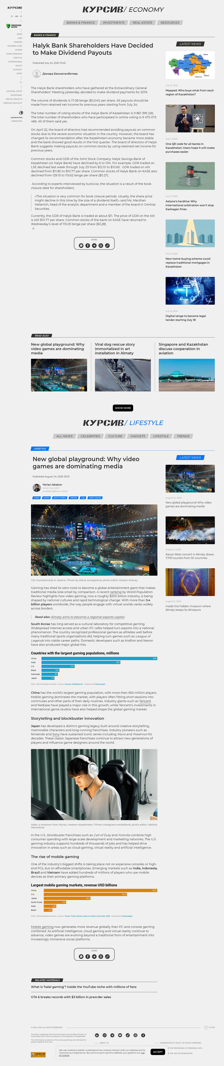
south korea (59, 498)
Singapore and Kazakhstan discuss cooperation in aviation (183, 348)
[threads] (135, 1035)
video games (95, 498)
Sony (56, 734)
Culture (115, 436)
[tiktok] (128, 1035)
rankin (115, 592)
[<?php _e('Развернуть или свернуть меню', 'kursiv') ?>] (21, 113)
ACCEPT (158, 1051)
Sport (19, 74)
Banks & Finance (80, 22)
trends (73, 498)
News (19, 34)
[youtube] (120, 1035)
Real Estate (142, 22)
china (37, 498)
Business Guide (15, 46)
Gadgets (138, 436)
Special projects (14, 99)
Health (18, 66)
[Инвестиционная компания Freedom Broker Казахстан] (13, 26)
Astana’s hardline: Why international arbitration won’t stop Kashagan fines (190, 205)
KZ (21, 16)
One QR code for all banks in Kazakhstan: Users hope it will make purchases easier (190, 147)
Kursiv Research (14, 54)
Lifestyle (17, 58)
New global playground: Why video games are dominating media (58, 348)
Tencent (145, 701)
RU (12, 16)
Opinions (18, 42)
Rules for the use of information (176, 1054)
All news (64, 436)
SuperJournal (15, 62)
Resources (170, 22)
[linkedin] (97, 1035)
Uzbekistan (16, 121)
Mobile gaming (42, 927)
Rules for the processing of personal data (181, 1048)
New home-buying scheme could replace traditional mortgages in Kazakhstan (188, 262)
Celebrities (90, 436)
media (46, 498)
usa (83, 498)
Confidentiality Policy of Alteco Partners (180, 1043)
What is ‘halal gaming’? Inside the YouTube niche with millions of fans (83, 987)
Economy (17, 70)
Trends (183, 436)
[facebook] (143, 1035)
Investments (114, 22)
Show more (123, 408)
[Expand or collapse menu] (21, 82)
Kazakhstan (16, 117)
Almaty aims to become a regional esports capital (87, 617)
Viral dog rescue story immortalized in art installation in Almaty (115, 348)
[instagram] (105, 1035)
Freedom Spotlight (12, 103)
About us (104, 1043)
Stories (18, 50)
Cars (20, 38)
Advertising (16, 95)
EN (16, 16)
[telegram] (112, 1035)
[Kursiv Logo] (14, 8)
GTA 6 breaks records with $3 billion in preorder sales (71, 997)
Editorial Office (14, 91)
